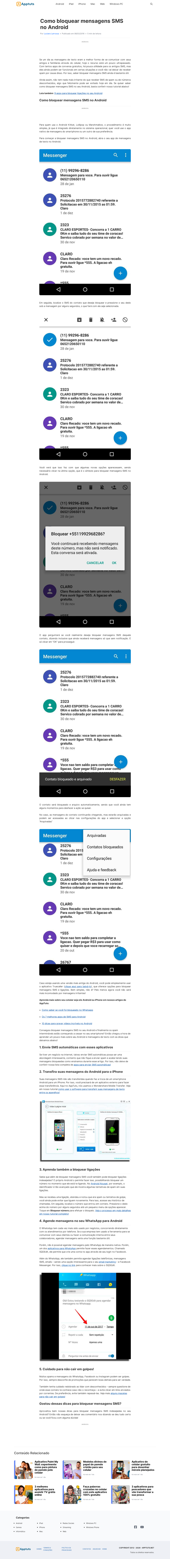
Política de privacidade (67, 1549)
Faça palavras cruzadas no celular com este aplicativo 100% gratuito (95, 1490)
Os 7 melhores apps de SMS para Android (63, 1016)
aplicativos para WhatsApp (62, 1248)
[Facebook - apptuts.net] (135, 1527)
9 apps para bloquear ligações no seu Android (78, 93)
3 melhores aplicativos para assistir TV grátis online (45, 1490)
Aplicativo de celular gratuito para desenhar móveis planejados (143, 1465)
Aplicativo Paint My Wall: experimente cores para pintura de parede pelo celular (46, 1467)
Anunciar (97, 1549)
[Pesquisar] (151, 4)
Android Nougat (99, 1183)
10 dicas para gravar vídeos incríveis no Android (67, 1023)
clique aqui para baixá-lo (78, 986)
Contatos (87, 1549)
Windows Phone (92, 1527)
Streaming (67, 1527)
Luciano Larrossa (51, 33)
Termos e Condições (47, 1549)
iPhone (82, 4)
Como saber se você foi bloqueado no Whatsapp (67, 1010)
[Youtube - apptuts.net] (142, 1527)
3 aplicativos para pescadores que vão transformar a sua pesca (142, 1490)
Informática (20, 1531)
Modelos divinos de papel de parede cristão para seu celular (95, 1465)
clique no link (68, 1265)
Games (19, 1527)
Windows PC (116, 4)
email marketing (107, 1262)
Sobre (39, 1549)
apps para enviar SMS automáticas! (92, 1064)
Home (104, 1549)
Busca (128, 4)
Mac (93, 4)
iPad (71, 4)
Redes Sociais (68, 1523)
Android (60, 4)
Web (102, 4)
